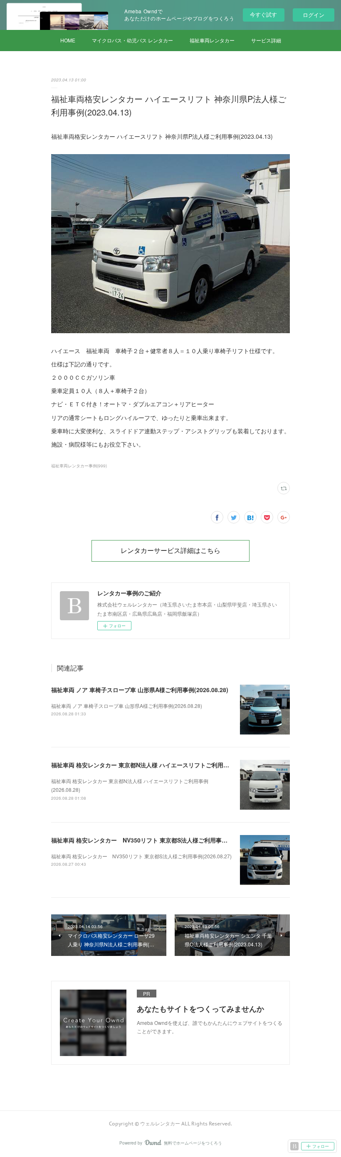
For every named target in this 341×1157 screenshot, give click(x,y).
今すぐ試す (263, 14)
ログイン (313, 15)
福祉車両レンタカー (212, 40)
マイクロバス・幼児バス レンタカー (132, 40)
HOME (67, 40)
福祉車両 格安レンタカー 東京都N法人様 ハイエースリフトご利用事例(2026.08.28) (160, 765)
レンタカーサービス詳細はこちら (170, 550)
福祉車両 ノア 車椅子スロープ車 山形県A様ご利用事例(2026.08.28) (139, 689)
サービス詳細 (266, 40)
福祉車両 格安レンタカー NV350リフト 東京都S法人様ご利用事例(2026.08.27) (156, 840)
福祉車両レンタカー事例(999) (79, 466)
